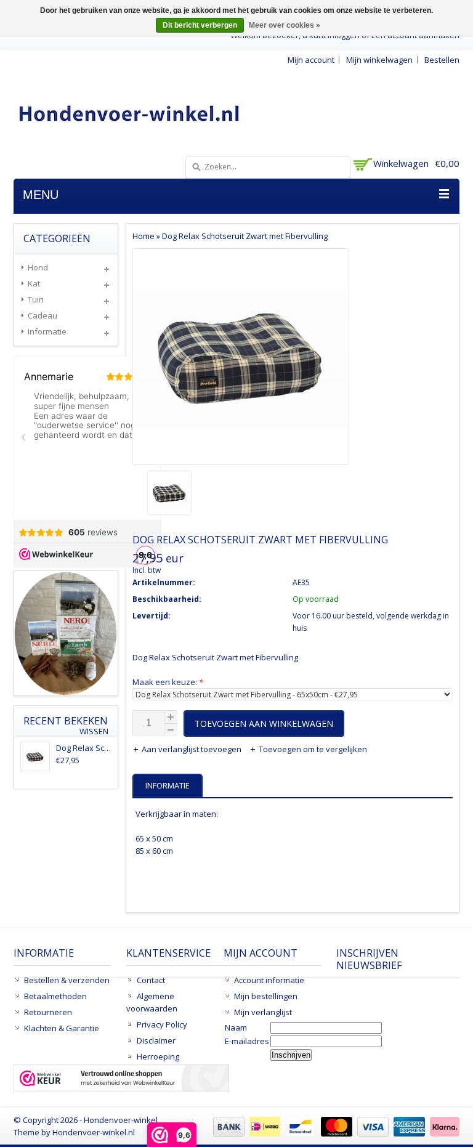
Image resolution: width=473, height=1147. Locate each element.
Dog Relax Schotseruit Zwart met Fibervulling (245, 235)
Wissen (93, 731)
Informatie (47, 331)
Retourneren (48, 1012)
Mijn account (311, 59)
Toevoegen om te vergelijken (313, 749)
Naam (236, 1027)
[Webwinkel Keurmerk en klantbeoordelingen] (121, 1079)
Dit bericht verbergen (200, 25)
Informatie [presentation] (167, 785)
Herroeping (158, 1056)
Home (143, 235)
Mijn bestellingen (265, 996)
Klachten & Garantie (61, 1028)
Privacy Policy (162, 1024)
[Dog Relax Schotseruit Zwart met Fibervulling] (241, 494)
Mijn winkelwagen (379, 59)
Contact (151, 980)
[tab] (169, 785)
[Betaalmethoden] (334, 1133)
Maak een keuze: (167, 681)
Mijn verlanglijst (263, 1012)
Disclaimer (156, 1040)
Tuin (36, 299)
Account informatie (269, 980)
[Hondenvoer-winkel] (130, 113)
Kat (34, 283)
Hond (38, 267)
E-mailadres (247, 1041)
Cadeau (42, 315)
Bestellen (441, 59)
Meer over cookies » (284, 25)
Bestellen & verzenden (67, 980)
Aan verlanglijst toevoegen (192, 749)
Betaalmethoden (55, 996)
